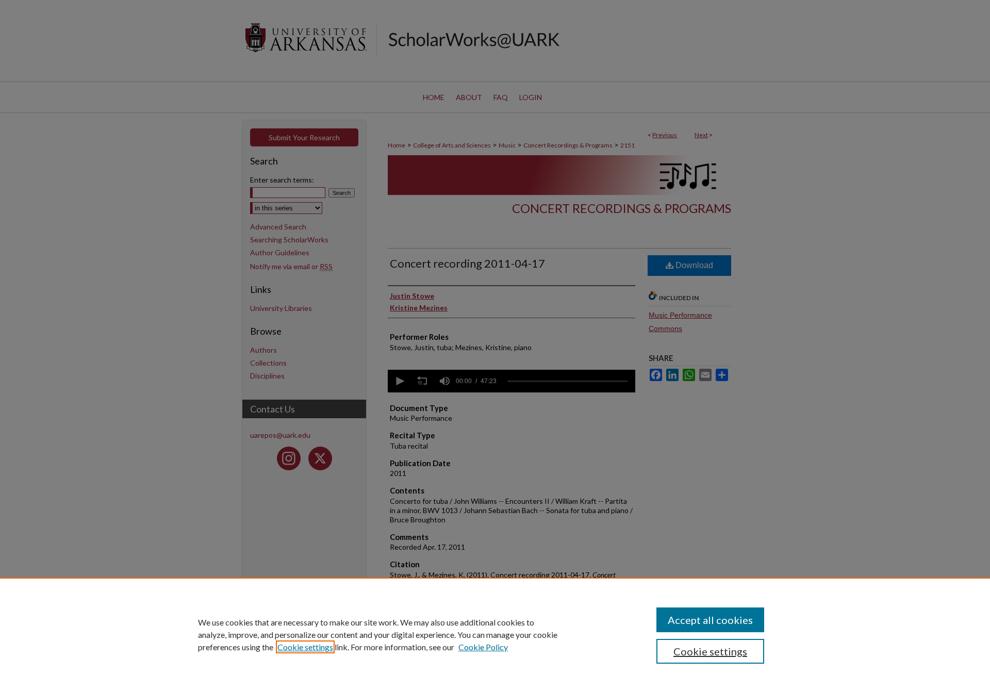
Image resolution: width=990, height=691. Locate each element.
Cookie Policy (483, 647)
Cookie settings (305, 647)
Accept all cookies (710, 620)
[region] (495, 634)
